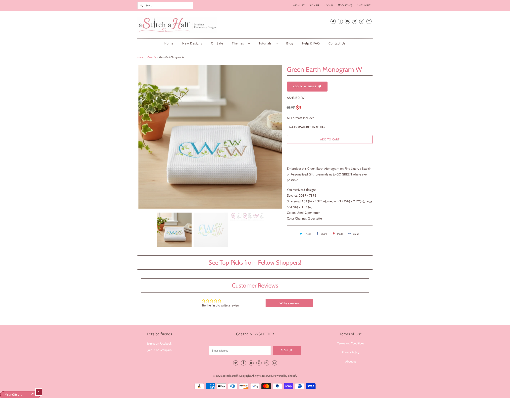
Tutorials (266, 43)
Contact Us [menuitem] (337, 43)
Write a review (289, 303)
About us (350, 361)
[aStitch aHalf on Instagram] (361, 21)
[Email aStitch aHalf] (369, 21)
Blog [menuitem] (289, 43)
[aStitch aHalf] (255, 25)
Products (151, 57)
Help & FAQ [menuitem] (311, 43)
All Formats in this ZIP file (307, 126)
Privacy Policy (350, 352)
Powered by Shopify (285, 375)
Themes (239, 43)
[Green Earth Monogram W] (210, 137)
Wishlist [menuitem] (299, 5)
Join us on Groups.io (159, 350)
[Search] (141, 5)
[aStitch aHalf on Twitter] (333, 21)
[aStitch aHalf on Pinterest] (354, 21)
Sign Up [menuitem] (314, 5)
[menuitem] (241, 43)
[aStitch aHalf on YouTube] (347, 21)
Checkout (364, 5)
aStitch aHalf (230, 375)
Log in (329, 5)
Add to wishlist (304, 86)
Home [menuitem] (169, 43)
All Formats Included (301, 118)
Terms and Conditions (350, 343)
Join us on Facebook (159, 343)
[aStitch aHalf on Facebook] (340, 21)
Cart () (346, 5)
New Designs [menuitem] (192, 43)
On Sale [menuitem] (217, 43)
